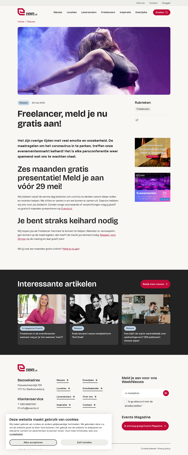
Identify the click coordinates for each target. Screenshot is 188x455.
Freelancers (108, 12)
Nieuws (58, 12)
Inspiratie (125, 12)
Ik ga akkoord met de (139, 403)
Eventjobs (141, 12)
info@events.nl (29, 408)
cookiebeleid (16, 434)
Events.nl (66, 208)
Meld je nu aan (70, 248)
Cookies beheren (148, 448)
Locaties (72, 12)
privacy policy (133, 405)
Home (21, 21)
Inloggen (166, 3)
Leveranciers (88, 12)
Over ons (140, 3)
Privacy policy (164, 448)
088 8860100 (28, 404)
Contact (153, 3)
